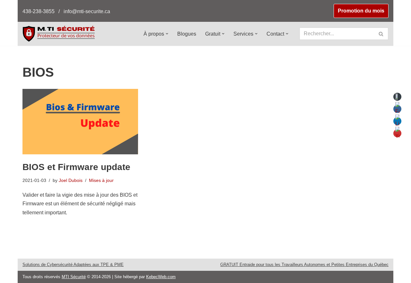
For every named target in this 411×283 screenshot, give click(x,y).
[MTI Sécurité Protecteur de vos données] (58, 33)
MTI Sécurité (74, 276)
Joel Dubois (71, 180)
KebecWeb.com (161, 276)
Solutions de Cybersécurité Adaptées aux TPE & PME (73, 264)
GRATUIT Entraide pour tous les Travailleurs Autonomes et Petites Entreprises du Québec (304, 264)
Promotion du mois (361, 10)
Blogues (186, 34)
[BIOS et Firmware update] (80, 121)
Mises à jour (101, 180)
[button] (167, 33)
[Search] (381, 33)
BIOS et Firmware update (76, 167)
